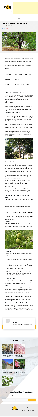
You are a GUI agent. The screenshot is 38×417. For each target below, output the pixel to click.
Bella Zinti (15, 322)
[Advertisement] (25, 8)
